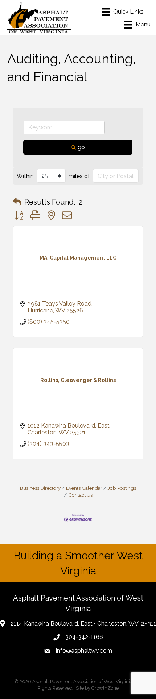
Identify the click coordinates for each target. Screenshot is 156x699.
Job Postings (122, 488)
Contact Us (80, 495)
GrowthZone (105, 688)
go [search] (81, 147)
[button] (17, 202)
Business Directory (40, 488)
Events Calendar (84, 488)
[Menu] (123, 12)
